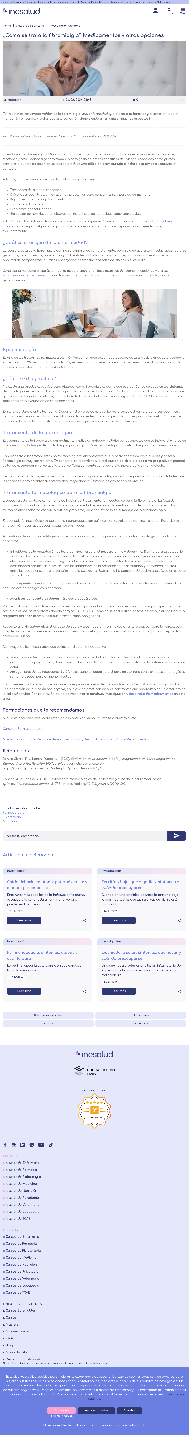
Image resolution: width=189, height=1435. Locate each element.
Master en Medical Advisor (94, 2)
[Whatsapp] (31, 1145)
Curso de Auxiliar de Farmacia (127, 2)
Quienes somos (17, 1331)
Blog (9, 1345)
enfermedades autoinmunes (24, 275)
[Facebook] (5, 1145)
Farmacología (13, 812)
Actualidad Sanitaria (30, 25)
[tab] (94, 836)
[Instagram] (14, 1145)
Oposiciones (141, 1015)
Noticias (48, 1023)
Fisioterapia (12, 817)
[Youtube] (41, 1145)
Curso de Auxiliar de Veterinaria (20, 2)
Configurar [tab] (62, 1410)
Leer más (24, 920)
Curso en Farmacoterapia (23, 728)
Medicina (10, 821)
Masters (12, 1324)
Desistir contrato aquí (23, 1359)
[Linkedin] (22, 1145)
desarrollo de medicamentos (151, 694)
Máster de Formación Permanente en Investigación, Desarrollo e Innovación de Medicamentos (76, 739)
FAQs (10, 1338)
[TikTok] (51, 1145)
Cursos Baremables (21, 1310)
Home (7, 25)
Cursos (11, 1317)
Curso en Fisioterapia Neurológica (58, 2)
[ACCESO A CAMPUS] (155, 11)
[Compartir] (182, 100)
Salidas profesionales (48, 1015)
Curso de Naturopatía (159, 2)
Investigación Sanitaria (65, 25)
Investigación (141, 1023)
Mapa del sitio (17, 1352)
